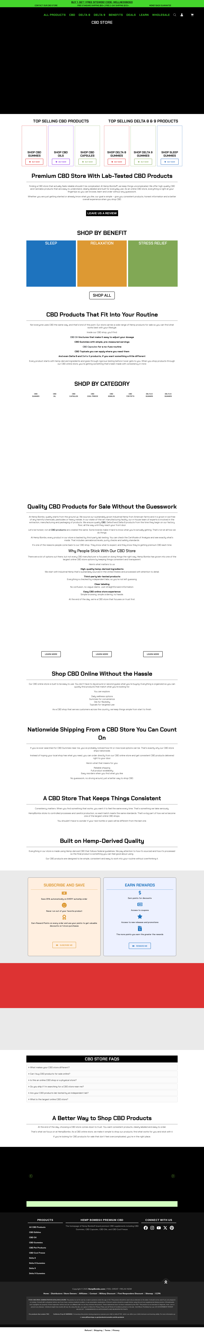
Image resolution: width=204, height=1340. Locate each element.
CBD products (58, 530)
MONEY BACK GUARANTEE (159, 5)
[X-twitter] (165, 1228)
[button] (31, 1176)
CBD (72, 15)
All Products (55, 15)
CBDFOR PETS (130, 395)
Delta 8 (84, 15)
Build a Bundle (130, 449)
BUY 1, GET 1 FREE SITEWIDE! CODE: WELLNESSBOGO (102, 2)
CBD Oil (74, 337)
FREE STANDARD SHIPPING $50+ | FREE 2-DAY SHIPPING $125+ (102, 5)
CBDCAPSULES (73, 395)
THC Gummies (134, 457)
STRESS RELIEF (153, 243)
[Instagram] (152, 1228)
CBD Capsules (90, 346)
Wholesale (161, 15)
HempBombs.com (96, 1289)
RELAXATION (102, 243)
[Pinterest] (172, 1228)
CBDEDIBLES (111, 395)
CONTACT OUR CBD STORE (45, 5)
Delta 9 (99, 15)
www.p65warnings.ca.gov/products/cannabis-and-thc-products (103, 1317)
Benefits (116, 15)
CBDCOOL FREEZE (92, 395)
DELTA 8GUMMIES (149, 395)
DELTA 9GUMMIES (168, 395)
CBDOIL (54, 395)
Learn (144, 15)
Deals (131, 15)
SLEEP (51, 243)
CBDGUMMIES (35, 395)
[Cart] (191, 14)
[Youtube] (159, 1228)
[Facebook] (146, 1228)
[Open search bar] (174, 14)
